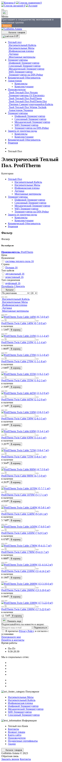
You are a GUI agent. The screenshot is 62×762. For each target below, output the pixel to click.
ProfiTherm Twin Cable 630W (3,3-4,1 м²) (23, 437)
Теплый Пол (15, 179)
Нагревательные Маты (27, 185)
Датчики (19, 191)
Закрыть (7, 25)
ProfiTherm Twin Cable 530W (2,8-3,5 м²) (23, 418)
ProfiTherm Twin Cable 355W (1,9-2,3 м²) (23, 380)
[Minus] (2, 320)
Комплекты (21, 217)
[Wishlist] (2, 314)
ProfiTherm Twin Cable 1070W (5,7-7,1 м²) (24, 494)
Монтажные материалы (28, 193)
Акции (12, 743)
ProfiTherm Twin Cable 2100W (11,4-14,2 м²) (25, 571)
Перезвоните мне (11, 637)
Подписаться (40, 627)
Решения (13, 226)
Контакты (13, 729)
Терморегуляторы (18, 196)
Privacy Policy (26, 631)
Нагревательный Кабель (28, 182)
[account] (31, 5)
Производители (17, 738)
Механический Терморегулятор (32, 205)
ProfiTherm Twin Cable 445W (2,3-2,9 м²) (23, 399)
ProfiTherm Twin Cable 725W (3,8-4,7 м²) (23, 456)
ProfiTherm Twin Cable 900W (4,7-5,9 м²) (23, 475)
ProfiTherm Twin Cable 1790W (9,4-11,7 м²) (25, 552)
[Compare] (6, 314)
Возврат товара (16, 732)
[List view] (2, 297)
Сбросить (19, 286)
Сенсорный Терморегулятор (30, 202)
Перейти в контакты (12, 640)
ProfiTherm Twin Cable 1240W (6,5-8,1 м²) (24, 513)
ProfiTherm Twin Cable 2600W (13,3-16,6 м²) (25, 590)
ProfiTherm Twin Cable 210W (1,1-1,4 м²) (23, 342)
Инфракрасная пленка (27, 188)
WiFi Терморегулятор (26, 208)
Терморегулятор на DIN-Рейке (32, 211)
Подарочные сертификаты (23, 740)
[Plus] (37, 320)
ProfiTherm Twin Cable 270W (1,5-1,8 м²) (23, 361)
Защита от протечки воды (22, 214)
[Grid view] (6, 297)
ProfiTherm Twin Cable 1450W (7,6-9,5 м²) (24, 533)
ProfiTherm (17, 252)
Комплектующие (24, 220)
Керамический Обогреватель (24, 223)
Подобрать (7, 286)
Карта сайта (14, 735)
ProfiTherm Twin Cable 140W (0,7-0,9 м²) (23, 323)
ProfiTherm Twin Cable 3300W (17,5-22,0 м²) (25, 609)
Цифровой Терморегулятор (30, 199)
